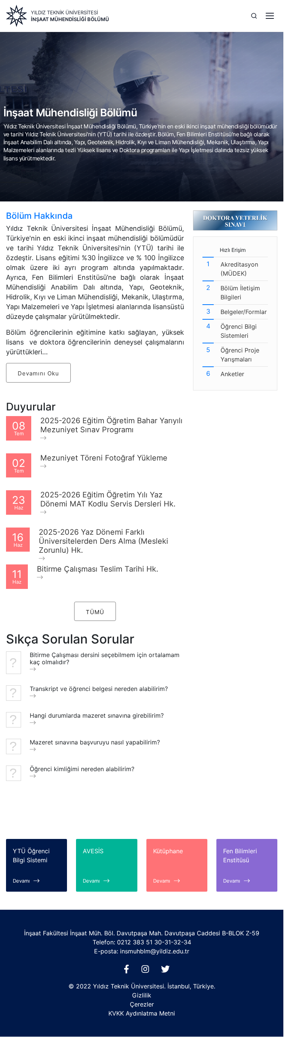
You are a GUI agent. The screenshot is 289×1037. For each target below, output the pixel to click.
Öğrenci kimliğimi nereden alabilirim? (82, 769)
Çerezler (142, 1004)
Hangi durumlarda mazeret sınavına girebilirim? (97, 715)
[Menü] (269, 15)
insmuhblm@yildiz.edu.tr (154, 951)
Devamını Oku (38, 373)
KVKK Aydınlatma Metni (141, 1013)
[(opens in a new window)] (128, 971)
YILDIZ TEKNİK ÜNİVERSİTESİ (64, 12)
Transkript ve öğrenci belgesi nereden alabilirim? (99, 688)
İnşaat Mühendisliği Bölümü (70, 19)
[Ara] (254, 15)
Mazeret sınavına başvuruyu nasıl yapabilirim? (95, 742)
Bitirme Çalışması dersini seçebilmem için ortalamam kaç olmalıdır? (104, 658)
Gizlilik (141, 995)
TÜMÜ (95, 612)
